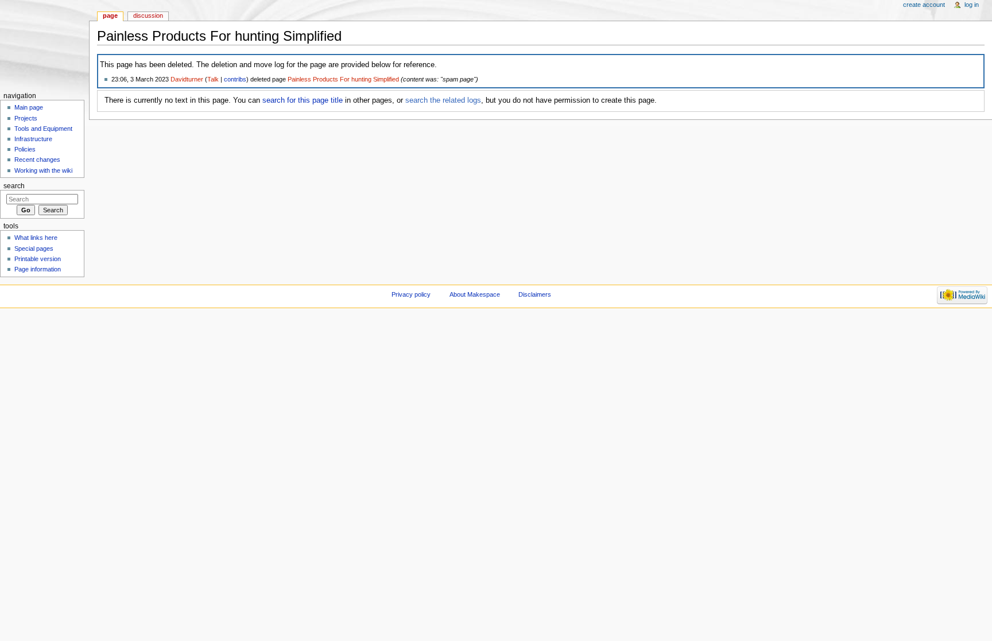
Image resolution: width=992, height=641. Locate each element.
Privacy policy (411, 294)
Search (14, 185)
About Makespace (475, 294)
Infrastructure (33, 138)
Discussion (148, 15)
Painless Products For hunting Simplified (343, 79)
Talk (213, 79)
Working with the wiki (43, 170)
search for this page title (302, 100)
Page (110, 15)
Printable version (37, 258)
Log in (971, 4)
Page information (37, 269)
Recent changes (37, 159)
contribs (235, 79)
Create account (924, 4)
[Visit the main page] (44, 44)
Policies (25, 149)
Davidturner (186, 79)
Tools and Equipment (43, 128)
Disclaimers (534, 294)
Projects (25, 118)
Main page (28, 107)
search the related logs (443, 100)
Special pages (33, 248)
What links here (35, 237)
